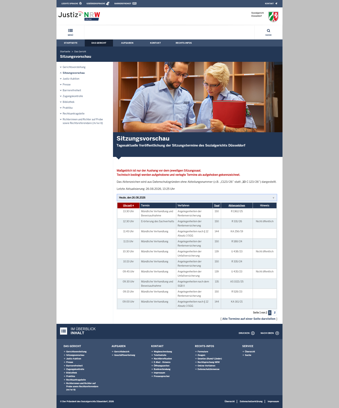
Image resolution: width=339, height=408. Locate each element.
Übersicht (250, 351)
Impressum (159, 372)
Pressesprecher (162, 376)
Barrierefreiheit (122, 3)
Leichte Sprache (69, 3)
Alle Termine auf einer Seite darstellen (248, 319)
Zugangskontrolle (73, 96)
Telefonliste (160, 355)
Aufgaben (127, 43)
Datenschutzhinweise (208, 369)
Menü (70, 35)
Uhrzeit (127, 205)
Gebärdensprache (96, 3)
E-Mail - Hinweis (162, 362)
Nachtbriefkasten (163, 358)
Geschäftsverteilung (124, 355)
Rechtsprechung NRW (209, 362)
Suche (268, 35)
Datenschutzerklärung (251, 401)
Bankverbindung (162, 369)
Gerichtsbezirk (121, 351)
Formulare (203, 351)
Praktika (68, 107)
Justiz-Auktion (71, 78)
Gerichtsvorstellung (74, 67)
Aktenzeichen (236, 205)
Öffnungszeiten (161, 365)
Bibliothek (69, 102)
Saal (216, 205)
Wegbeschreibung (163, 351)
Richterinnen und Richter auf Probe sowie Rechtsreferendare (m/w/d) (83, 121)
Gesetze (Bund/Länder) (210, 358)
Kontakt (269, 3)
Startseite (71, 43)
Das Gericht (98, 43)
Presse (67, 84)
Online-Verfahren (206, 365)
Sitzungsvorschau (74, 72)
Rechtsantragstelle (74, 113)
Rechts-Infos (184, 43)
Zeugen (201, 355)
